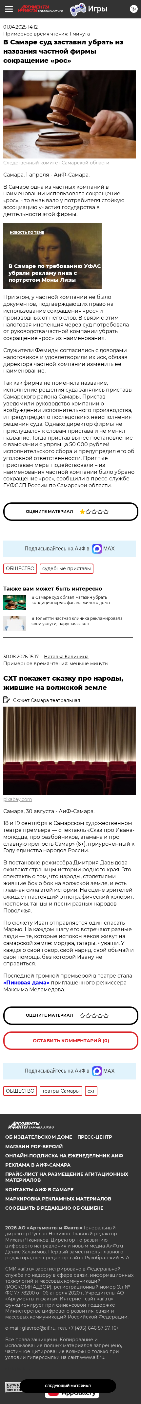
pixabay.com (17, 799)
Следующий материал (68, 1386)
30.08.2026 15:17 (21, 657)
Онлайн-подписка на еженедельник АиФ (64, 1156)
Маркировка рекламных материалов (58, 1199)
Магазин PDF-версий (34, 1147)
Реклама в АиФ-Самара (37, 1165)
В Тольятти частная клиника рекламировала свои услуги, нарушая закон (77, 621)
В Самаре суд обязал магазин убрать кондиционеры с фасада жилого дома (70, 600)
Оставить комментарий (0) (71, 1041)
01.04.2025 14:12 (20, 27)
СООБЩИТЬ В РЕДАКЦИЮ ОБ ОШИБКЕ (54, 1208)
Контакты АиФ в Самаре (39, 1190)
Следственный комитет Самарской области (56, 163)
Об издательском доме (38, 1137)
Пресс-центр (94, 1137)
